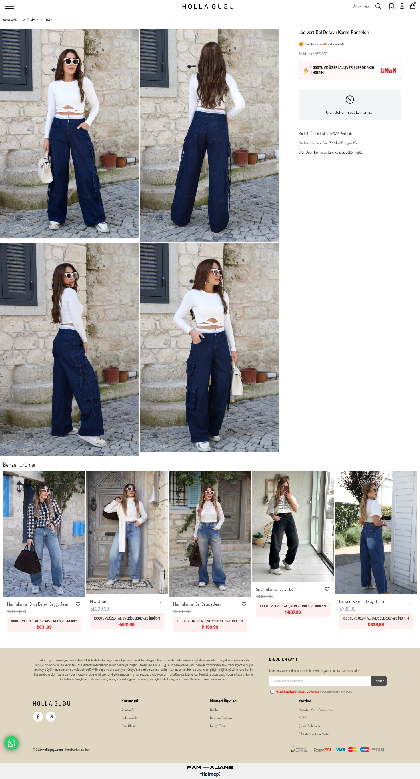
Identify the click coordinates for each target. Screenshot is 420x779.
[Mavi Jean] (127, 533)
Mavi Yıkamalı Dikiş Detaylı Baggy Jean (37, 604)
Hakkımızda (129, 718)
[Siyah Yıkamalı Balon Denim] (293, 526)
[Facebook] (38, 717)
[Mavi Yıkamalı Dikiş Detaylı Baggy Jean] (44, 534)
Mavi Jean (98, 601)
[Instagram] (51, 717)
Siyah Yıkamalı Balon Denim (278, 589)
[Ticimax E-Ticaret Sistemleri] (210, 775)
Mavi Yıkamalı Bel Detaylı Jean (197, 604)
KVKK (303, 718)
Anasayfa (127, 710)
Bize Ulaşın (128, 726)
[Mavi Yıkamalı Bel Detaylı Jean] (210, 534)
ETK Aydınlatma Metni (314, 734)
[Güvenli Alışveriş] (339, 749)
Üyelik (214, 710)
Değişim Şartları (221, 718)
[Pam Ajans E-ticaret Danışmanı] (210, 766)
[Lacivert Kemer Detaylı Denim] (376, 533)
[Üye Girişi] (402, 6)
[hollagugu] (61, 703)
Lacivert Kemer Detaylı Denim (363, 601)
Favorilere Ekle (78, 604)
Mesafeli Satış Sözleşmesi (316, 710)
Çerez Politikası (309, 726)
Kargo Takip (218, 726)
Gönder (379, 681)
